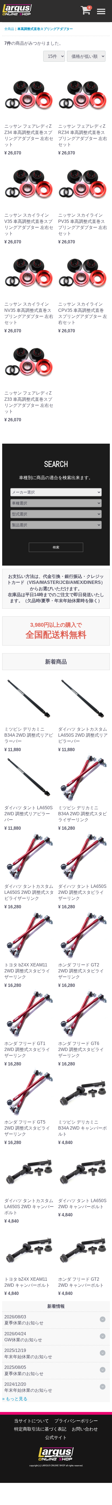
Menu (102, 7)
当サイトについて (31, 1421)
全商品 (9, 29)
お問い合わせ (85, 1429)
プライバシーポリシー (76, 1421)
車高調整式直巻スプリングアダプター (45, 29)
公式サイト (56, 1437)
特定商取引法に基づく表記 (40, 1429)
